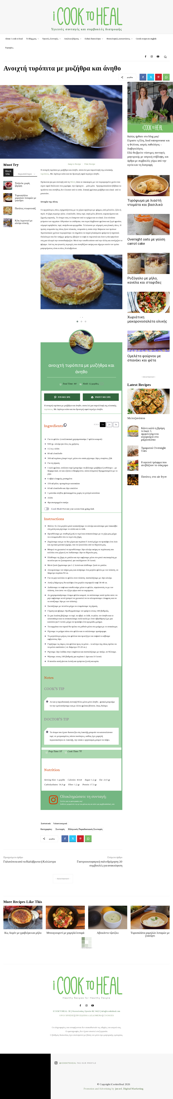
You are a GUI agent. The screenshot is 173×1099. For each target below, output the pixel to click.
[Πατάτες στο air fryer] (132, 479)
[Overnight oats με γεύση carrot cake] (148, 224)
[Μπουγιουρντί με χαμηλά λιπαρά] (65, 917)
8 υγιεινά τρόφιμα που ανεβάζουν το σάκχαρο (154, 464)
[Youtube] (158, 57)
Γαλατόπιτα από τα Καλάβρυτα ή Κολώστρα (29, 861)
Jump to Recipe (74, 164)
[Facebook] (146, 57)
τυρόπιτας (45, 174)
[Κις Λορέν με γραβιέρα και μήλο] (22, 917)
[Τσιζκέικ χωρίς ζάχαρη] (7, 185)
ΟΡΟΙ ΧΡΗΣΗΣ (66, 1015)
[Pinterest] (158, 77)
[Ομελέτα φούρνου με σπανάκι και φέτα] (148, 341)
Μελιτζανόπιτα (136, 418)
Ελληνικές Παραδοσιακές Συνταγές (85, 829)
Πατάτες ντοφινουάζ (25, 208)
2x (109, 424)
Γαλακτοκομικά (60, 823)
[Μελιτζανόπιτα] (148, 401)
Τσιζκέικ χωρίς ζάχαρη (22, 184)
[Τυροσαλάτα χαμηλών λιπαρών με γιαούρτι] (7, 197)
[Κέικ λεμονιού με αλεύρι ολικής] (7, 222)
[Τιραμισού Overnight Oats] (132, 450)
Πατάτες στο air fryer (154, 476)
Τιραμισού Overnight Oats (153, 449)
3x (116, 424)
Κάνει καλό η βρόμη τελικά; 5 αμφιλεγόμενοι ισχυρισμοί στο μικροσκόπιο (153, 434)
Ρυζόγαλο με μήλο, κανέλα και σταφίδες (144, 280)
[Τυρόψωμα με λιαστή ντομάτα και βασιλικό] (148, 185)
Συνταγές (60, 829)
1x (103, 424)
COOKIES (109, 1015)
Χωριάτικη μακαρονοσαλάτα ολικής (147, 319)
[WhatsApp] (166, 77)
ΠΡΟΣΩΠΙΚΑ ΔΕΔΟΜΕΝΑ (89, 1015)
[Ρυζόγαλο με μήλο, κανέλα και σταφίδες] (148, 263)
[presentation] (80, 317)
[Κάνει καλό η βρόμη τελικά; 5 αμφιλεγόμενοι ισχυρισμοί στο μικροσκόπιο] (132, 431)
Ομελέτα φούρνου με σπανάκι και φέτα (144, 358)
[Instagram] (152, 57)
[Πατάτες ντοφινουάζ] (7, 210)
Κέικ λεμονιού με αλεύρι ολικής (23, 221)
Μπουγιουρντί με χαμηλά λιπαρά (65, 932)
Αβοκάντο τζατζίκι (108, 932)
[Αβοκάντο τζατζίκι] (107, 917)
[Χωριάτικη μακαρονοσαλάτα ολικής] (148, 302)
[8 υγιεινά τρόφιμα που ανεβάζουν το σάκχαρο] (132, 465)
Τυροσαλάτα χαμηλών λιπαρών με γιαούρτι (25, 198)
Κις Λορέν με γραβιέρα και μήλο (23, 932)
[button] (165, 56)
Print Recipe (89, 164)
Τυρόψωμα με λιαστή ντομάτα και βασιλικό (145, 202)
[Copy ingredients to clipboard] (65, 425)
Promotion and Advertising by (99, 1088)
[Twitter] (150, 77)
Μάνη (73, 182)
